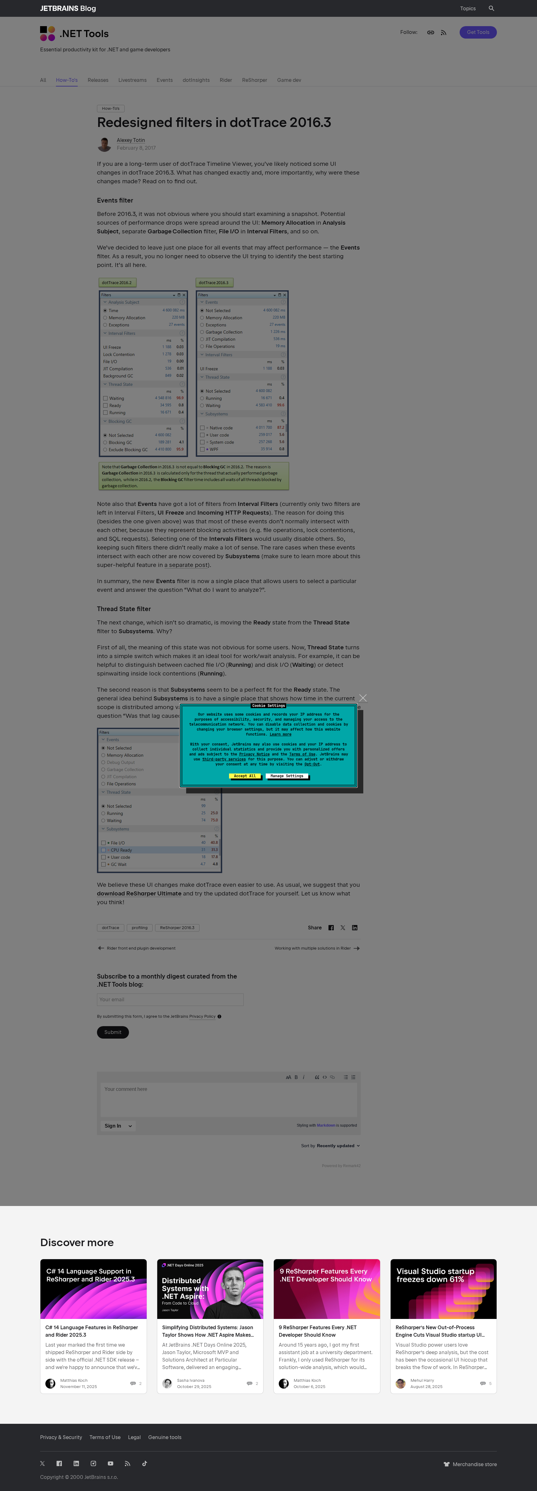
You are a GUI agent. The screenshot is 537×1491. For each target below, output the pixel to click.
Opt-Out (312, 764)
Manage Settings (287, 776)
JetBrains (95, 1477)
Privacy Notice (254, 754)
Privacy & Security (61, 1437)
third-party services (224, 759)
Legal (134, 1437)
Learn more (280, 734)
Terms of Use (302, 754)
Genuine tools (164, 1437)
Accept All (245, 776)
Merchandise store (473, 1467)
